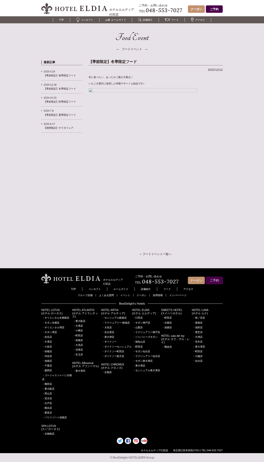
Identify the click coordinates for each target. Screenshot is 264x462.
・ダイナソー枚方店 (113, 356)
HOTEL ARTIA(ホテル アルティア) (113, 311)
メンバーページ (177, 295)
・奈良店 (47, 337)
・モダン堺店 (49, 332)
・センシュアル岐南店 (114, 317)
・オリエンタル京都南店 (55, 317)
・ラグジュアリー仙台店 (146, 356)
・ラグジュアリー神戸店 (146, 332)
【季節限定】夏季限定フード (60, 114)
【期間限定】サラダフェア (58, 127)
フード (175, 19)
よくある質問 (106, 295)
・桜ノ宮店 (199, 317)
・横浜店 (47, 407)
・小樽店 (78, 330)
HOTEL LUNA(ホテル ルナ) (200, 311)
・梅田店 (47, 384)
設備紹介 (148, 19)
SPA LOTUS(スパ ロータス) (50, 427)
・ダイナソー (109, 341)
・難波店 (167, 346)
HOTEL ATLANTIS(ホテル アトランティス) (85, 313)
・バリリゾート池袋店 (54, 417)
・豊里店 (47, 412)
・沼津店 (78, 349)
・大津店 (47, 341)
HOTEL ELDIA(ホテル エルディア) (144, 311)
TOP (61, 19)
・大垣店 (107, 327)
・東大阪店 (48, 388)
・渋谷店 (47, 356)
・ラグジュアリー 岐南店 (116, 322)
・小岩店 (47, 346)
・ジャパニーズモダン (145, 337)
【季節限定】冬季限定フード (60, 88)
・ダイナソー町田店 (113, 351)
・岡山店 (47, 393)
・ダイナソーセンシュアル (117, 346)
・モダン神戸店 (141, 322)
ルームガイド (118, 19)
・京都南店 (48, 433)
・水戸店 (47, 403)
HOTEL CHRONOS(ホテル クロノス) (112, 366)
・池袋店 (47, 360)
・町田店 (78, 335)
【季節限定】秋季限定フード (60, 101)
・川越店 (198, 356)
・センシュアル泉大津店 (146, 370)
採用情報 (158, 295)
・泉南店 (198, 322)
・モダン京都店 (50, 322)
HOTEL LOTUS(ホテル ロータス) (51, 311)
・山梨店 (138, 327)
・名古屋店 (108, 332)
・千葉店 (47, 365)
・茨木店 (47, 398)
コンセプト (87, 19)
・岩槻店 (47, 351)
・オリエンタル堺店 (53, 327)
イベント (125, 295)
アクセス (200, 19)
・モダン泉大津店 (143, 360)
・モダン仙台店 (141, 351)
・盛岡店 (47, 370)
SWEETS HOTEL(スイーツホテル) (171, 311)
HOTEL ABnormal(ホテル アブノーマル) (85, 365)
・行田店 (138, 317)
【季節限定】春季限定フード (60, 75)
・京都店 (107, 372)
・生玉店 (78, 354)
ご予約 (214, 9)
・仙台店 (198, 360)
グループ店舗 (85, 295)
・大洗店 (78, 345)
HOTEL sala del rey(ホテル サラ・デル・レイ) (175, 339)
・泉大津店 (79, 370)
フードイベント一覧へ (157, 254)
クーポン (196, 9)
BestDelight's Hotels (132, 303)
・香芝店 (198, 332)
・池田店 (198, 327)
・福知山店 (139, 341)
